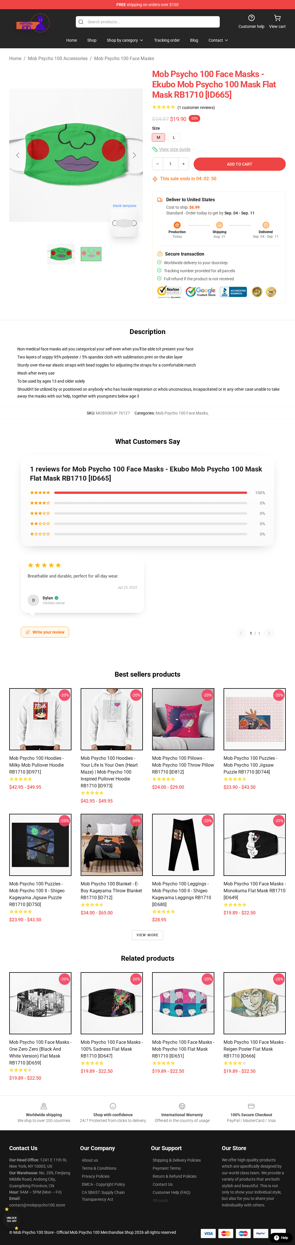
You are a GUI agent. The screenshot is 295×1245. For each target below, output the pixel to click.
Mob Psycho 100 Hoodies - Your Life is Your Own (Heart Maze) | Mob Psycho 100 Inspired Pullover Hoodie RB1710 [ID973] (109, 772)
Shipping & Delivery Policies (177, 1160)
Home (15, 58)
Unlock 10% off (12, 1220)
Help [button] (284, 1238)
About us (90, 1160)
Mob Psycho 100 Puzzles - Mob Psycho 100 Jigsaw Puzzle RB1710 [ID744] (250, 765)
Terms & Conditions (99, 1168)
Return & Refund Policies (174, 1176)
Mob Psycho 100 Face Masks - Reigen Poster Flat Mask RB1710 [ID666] (255, 1049)
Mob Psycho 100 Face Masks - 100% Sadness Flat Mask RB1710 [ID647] (112, 1049)
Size (156, 128)
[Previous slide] (18, 155)
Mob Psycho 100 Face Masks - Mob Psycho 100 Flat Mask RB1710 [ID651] (183, 1049)
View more (148, 935)
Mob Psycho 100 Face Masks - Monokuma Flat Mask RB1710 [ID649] (255, 890)
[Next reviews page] (269, 633)
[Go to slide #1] (61, 254)
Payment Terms (167, 1168)
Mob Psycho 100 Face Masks (124, 58)
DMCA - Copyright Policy (103, 1184)
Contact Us (163, 1184)
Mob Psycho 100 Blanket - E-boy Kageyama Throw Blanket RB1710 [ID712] (111, 890)
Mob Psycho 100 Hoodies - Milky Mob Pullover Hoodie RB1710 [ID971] (36, 765)
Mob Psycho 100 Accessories (58, 58)
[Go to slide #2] (91, 254)
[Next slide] (134, 155)
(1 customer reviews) (196, 107)
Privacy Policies (95, 1176)
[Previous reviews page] (241, 633)
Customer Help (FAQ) (171, 1192)
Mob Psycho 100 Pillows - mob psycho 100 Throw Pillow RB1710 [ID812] (183, 765)
